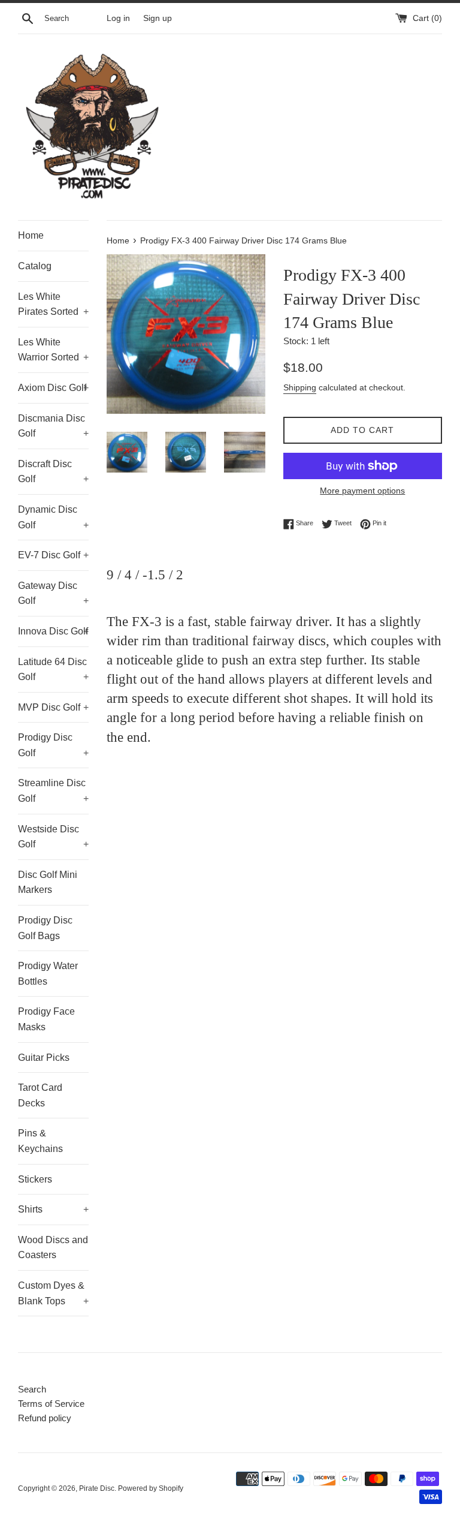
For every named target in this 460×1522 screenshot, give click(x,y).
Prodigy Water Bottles (48, 973)
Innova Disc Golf (53, 631)
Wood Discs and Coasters (53, 1248)
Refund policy (44, 1418)
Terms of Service (51, 1403)
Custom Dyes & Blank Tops (53, 1293)
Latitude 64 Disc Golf (53, 669)
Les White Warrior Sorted (53, 350)
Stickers (35, 1179)
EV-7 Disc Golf (53, 555)
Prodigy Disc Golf (53, 745)
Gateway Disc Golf (53, 593)
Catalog (35, 266)
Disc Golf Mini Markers (47, 882)
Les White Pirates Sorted (53, 304)
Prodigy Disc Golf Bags (45, 928)
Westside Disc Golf (53, 837)
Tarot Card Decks (40, 1095)
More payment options (362, 490)
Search (32, 1389)
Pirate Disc (96, 1488)
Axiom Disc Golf (53, 388)
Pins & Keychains (40, 1141)
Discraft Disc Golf (53, 472)
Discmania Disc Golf (53, 426)
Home (31, 235)
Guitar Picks (43, 1057)
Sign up (157, 18)
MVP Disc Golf (53, 707)
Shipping (299, 387)
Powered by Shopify (150, 1488)
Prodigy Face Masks (46, 1019)
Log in (118, 18)
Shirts (53, 1209)
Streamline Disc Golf (53, 791)
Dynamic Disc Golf (53, 517)
